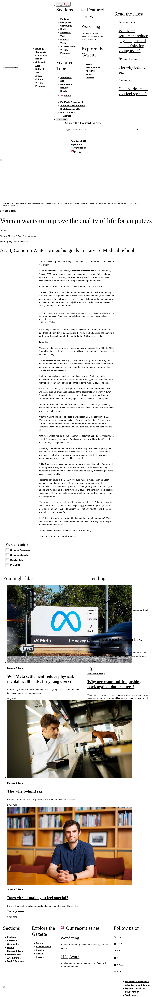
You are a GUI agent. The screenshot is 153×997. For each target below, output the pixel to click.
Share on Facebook (20, 550)
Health (90, 631)
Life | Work (70, 956)
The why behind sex (24, 791)
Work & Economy (96, 673)
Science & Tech (8, 210)
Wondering (90, 26)
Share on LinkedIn (19, 555)
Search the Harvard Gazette (83, 123)
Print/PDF (15, 565)
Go (136, 129)
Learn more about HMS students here (57, 536)
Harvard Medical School (84, 270)
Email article (16, 560)
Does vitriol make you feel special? (37, 897)
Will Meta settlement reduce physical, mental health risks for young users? (133, 41)
